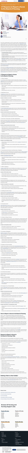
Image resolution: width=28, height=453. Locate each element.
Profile (3, 433)
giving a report (5, 212)
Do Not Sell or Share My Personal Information (8, 451)
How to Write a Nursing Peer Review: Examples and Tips (8, 392)
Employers (17, 433)
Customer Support (5, 442)
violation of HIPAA (3, 168)
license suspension (18, 59)
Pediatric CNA (2, 424)
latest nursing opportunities (12, 379)
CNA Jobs (7, 421)
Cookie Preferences (18, 444)
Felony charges (4, 282)
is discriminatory (7, 302)
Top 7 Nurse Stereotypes (4, 395)
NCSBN (19, 329)
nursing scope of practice (10, 192)
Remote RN (2, 415)
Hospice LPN (16, 414)
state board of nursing (23, 43)
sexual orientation (15, 301)
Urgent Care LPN (17, 415)
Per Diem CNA (2, 425)
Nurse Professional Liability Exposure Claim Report (12, 356)
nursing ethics (8, 121)
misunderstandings (5, 248)
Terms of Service (18, 439)
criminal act (17, 259)
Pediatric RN (2, 416)
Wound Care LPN (17, 416)
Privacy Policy (3, 451)
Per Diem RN (2, 417)
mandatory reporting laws (9, 67)
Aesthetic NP (16, 425)
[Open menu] (26, 1)
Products (16, 435)
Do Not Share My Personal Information (19, 443)
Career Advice (4, 436)
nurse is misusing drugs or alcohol (6, 108)
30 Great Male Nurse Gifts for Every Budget (6, 397)
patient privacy (23, 169)
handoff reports (9, 252)
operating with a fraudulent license (11, 261)
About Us (3, 439)
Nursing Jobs (4, 435)
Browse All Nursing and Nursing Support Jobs (9, 405)
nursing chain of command (5, 64)
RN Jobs (7, 411)
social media (5, 287)
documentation (20, 136)
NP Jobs (21, 421)
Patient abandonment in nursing (5, 205)
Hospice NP (16, 423)
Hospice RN (2, 414)
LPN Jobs (21, 411)
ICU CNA (2, 423)
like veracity (22, 122)
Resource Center (18, 436)
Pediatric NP (16, 424)
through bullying (22, 308)
